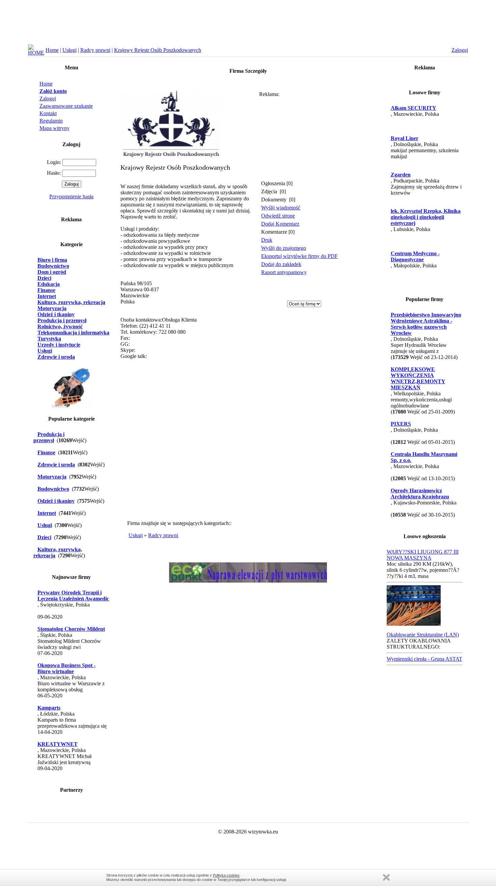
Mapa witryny (54, 128)
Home (52, 50)
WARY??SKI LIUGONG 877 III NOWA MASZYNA (423, 555)
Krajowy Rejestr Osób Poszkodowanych (157, 50)
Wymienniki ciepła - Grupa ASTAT (424, 659)
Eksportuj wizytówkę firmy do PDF (299, 256)
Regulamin (51, 121)
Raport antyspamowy (284, 272)
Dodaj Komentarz (280, 224)
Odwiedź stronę (278, 216)
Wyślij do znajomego (283, 248)
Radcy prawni (95, 50)
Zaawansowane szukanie (66, 106)
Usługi (69, 50)
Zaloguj (47, 98)
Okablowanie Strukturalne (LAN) (423, 634)
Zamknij (386, 877)
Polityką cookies (226, 875)
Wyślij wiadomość (280, 207)
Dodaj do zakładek (281, 264)
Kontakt (48, 113)
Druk (266, 240)
